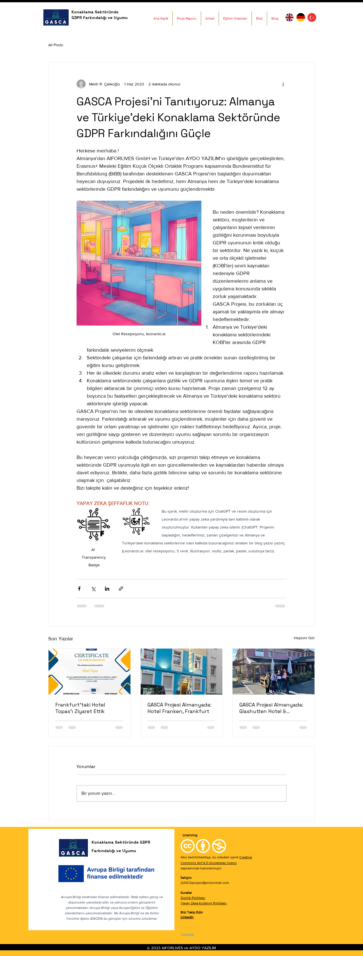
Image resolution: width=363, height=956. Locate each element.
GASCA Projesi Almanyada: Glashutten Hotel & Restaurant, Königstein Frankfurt (271, 707)
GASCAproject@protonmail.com (205, 883)
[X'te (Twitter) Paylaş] (93, 588)
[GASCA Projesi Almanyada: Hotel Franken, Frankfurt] (182, 672)
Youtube (187, 934)
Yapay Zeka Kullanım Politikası (204, 903)
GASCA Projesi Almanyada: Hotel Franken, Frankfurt (179, 707)
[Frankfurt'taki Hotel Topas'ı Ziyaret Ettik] (89, 672)
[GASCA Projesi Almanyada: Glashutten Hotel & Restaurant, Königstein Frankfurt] (274, 672)
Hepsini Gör (304, 638)
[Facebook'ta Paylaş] (79, 588)
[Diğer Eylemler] (283, 84)
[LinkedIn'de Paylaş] (107, 588)
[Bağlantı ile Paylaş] (121, 588)
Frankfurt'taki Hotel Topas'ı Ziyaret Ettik (80, 707)
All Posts (55, 45)
